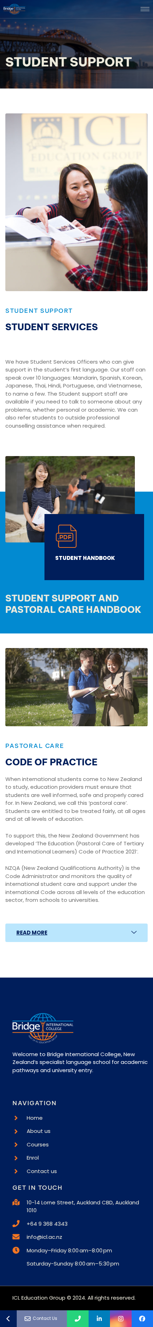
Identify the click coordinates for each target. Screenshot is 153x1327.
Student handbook (85, 558)
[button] (76, 933)
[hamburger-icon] (145, 9)
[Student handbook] (66, 536)
